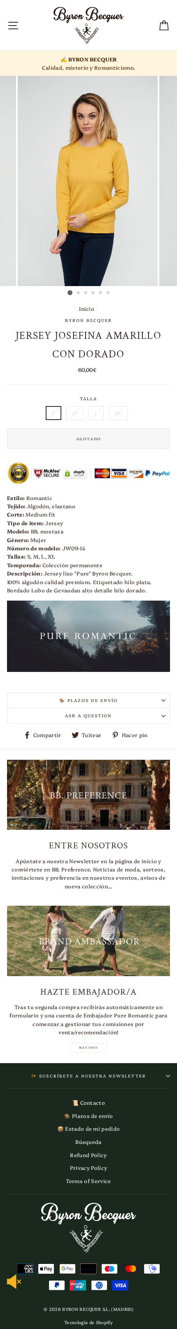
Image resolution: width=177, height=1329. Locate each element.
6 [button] (108, 293)
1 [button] (70, 292)
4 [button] (93, 293)
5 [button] (101, 293)
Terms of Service (88, 1180)
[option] (88, 63)
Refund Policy (88, 1154)
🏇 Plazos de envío (88, 700)
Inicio (86, 308)
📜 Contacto (88, 1102)
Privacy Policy (88, 1167)
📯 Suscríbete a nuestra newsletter (88, 1076)
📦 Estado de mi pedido (88, 1128)
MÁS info (88, 1047)
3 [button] (86, 293)
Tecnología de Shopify (88, 1322)
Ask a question (88, 716)
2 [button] (79, 293)
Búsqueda (88, 1141)
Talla (88, 399)
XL (118, 412)
